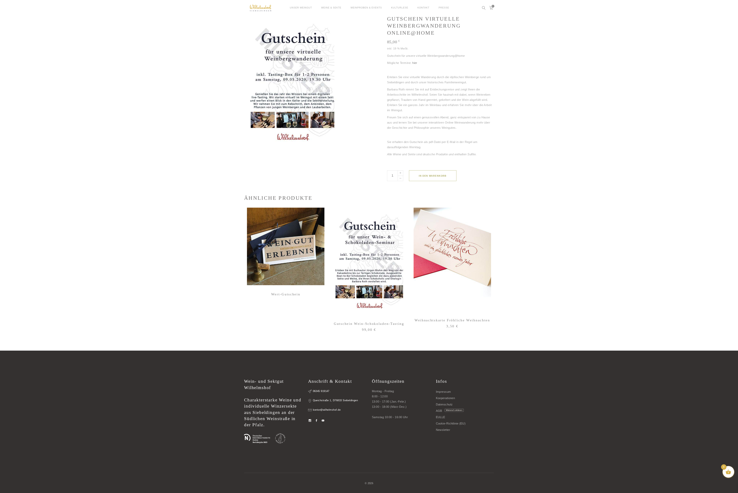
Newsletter (443, 429)
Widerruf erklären (454, 410)
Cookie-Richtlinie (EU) (451, 423)
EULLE (440, 417)
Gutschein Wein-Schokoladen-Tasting (369, 324)
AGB (439, 410)
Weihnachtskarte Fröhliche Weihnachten (452, 320)
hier (414, 62)
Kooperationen (445, 398)
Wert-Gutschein (285, 294)
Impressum (443, 391)
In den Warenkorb (432, 176)
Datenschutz (444, 404)
